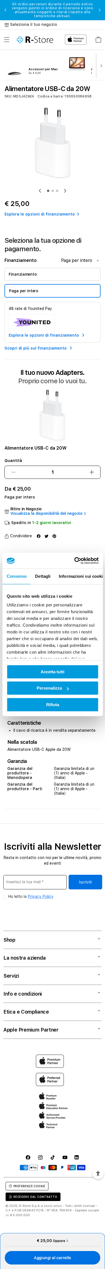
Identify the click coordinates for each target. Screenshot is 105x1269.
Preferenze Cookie (29, 1186)
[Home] (35, 39)
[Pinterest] (54, 536)
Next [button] (99, 10)
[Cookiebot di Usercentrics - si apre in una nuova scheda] (75, 560)
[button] (6, 39)
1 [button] (48, 191)
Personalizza (49, 688)
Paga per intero (23, 291)
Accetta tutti (52, 671)
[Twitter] (46, 536)
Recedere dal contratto (35, 1196)
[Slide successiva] (100, 65)
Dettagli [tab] (42, 576)
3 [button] (57, 191)
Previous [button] (5, 10)
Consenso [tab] (16, 576)
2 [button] (53, 191)
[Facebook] (38, 536)
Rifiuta (52, 704)
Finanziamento (23, 274)
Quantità (13, 460)
